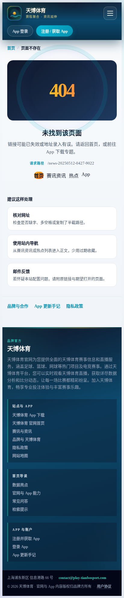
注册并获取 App (26, 538)
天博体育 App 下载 (28, 415)
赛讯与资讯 (22, 431)
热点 (74, 175)
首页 (11, 48)
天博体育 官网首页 (28, 423)
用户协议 (104, 586)
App (86, 174)
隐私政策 (74, 306)
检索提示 (20, 509)
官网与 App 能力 (26, 493)
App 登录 (20, 31)
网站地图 (20, 455)
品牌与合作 (17, 306)
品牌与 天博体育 (26, 439)
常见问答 (20, 501)
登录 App (20, 546)
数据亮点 (20, 485)
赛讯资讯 (56, 175)
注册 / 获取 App (54, 31)
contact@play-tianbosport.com (82, 578)
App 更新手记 (47, 306)
